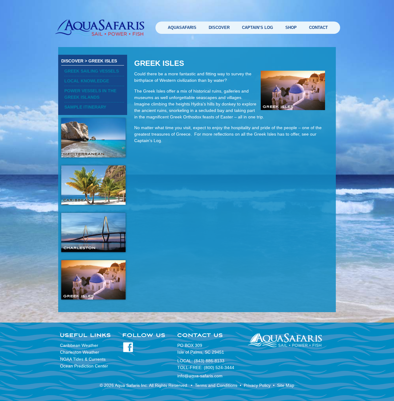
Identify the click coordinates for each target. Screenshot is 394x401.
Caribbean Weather (79, 345)
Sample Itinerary (85, 107)
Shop (291, 28)
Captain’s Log (257, 28)
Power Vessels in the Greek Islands (90, 94)
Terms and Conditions (216, 385)
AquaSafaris (182, 28)
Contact (318, 28)
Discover (219, 28)
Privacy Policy (257, 385)
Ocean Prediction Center (84, 365)
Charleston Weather (79, 352)
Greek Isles (102, 60)
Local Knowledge (86, 80)
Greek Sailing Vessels (91, 71)
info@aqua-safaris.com (200, 375)
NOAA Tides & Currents (83, 359)
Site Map (285, 385)
